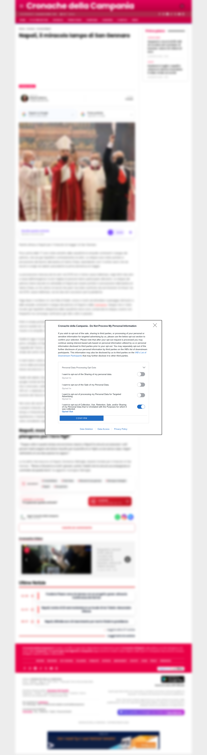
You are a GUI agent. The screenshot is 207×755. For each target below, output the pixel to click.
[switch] (141, 374)
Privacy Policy (120, 429)
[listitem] (103, 367)
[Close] (156, 326)
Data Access (103, 429)
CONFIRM (81, 418)
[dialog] (103, 377)
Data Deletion (86, 429)
